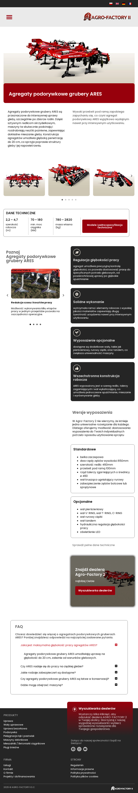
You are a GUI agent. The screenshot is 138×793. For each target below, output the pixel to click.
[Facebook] (73, 749)
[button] (6, 175)
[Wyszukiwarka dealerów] (74, 709)
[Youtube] (85, 749)
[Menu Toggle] (9, 17)
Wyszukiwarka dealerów (95, 590)
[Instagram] (79, 749)
